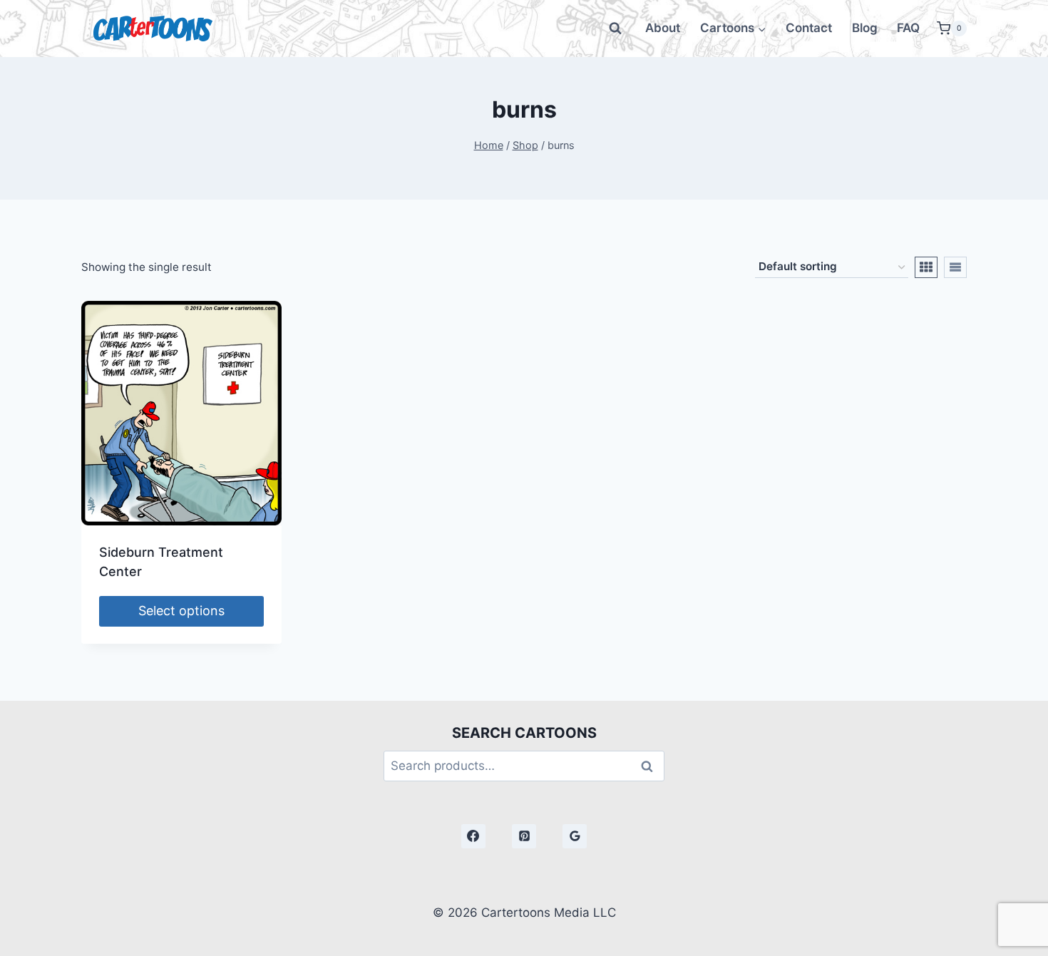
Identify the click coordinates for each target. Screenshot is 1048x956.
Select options (181, 610)
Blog (865, 28)
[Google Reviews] (574, 836)
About (662, 28)
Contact (809, 28)
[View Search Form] (615, 28)
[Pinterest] (524, 836)
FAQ (908, 28)
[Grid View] (926, 267)
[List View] (955, 267)
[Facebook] (473, 836)
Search (650, 766)
